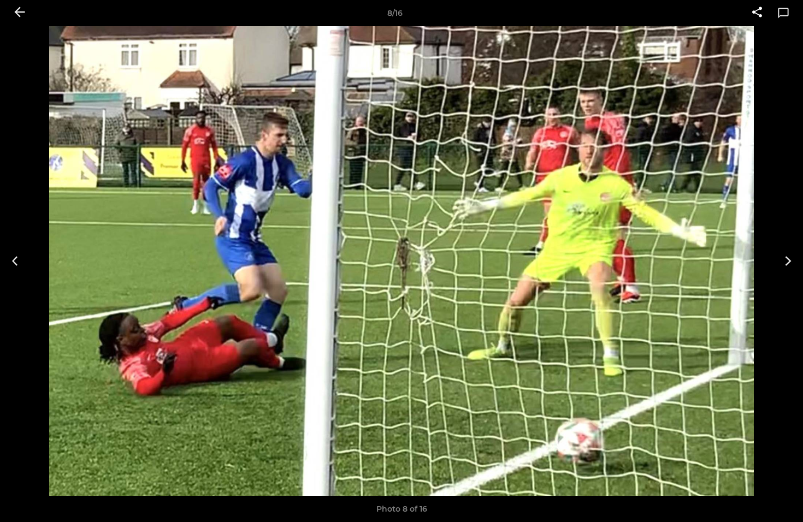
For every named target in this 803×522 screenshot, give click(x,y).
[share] (757, 13)
